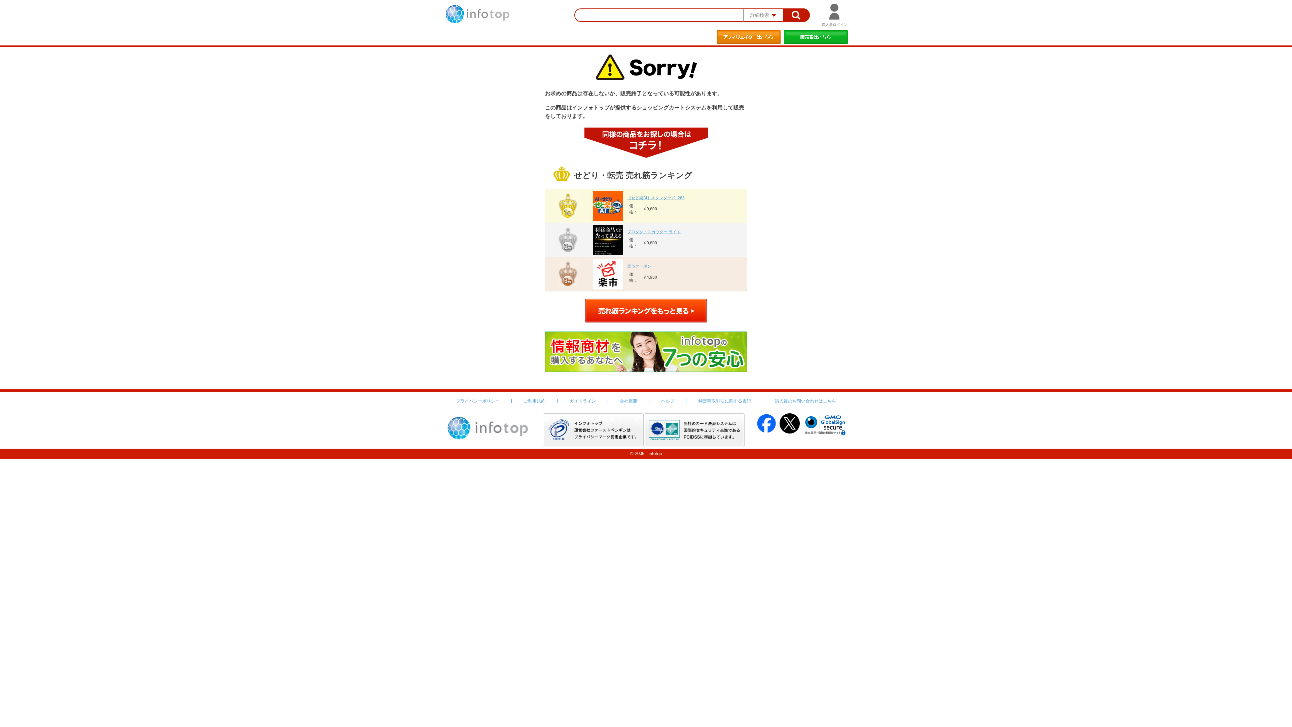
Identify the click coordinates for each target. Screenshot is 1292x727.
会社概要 (628, 401)
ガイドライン (583, 401)
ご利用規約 (534, 401)
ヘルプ (667, 401)
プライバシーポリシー (478, 401)
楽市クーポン (639, 266)
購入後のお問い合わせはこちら (805, 401)
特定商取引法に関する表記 (724, 401)
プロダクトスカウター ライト (654, 232)
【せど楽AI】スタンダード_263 (656, 198)
